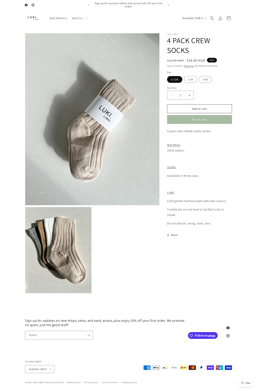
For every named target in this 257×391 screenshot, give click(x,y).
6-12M (174, 79)
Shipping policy (129, 382)
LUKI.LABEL (38, 382)
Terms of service (110, 382)
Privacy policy (91, 382)
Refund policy (74, 382)
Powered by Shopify (54, 382)
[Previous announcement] (88, 5)
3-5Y (205, 79)
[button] (79, 18)
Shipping (188, 65)
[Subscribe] (88, 335)
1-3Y (190, 79)
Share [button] (174, 235)
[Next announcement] (168, 5)
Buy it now (199, 119)
